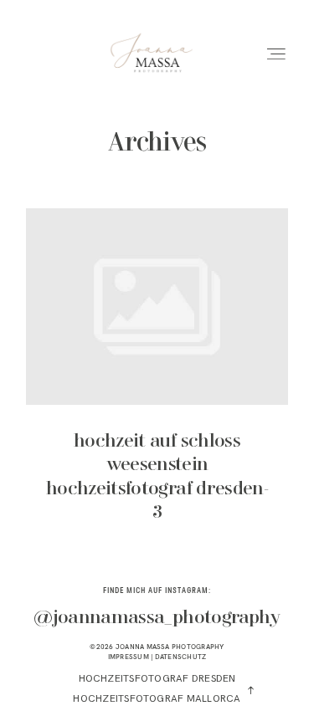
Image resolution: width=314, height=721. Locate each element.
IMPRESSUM (128, 656)
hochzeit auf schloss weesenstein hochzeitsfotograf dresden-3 (157, 376)
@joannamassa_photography (156, 618)
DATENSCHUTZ (181, 656)
